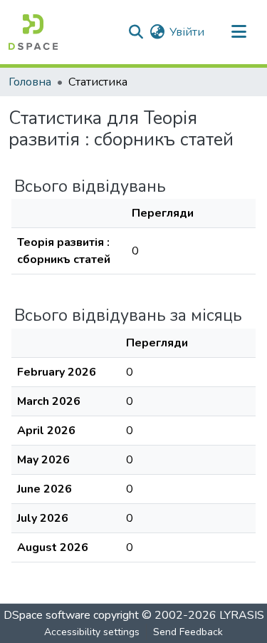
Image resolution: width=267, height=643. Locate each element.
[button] (33, 32)
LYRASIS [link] (241, 615)
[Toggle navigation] (238, 32)
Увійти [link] (186, 32)
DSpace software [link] (47, 615)
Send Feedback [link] (188, 632)
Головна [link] (30, 82)
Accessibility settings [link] (92, 632)
